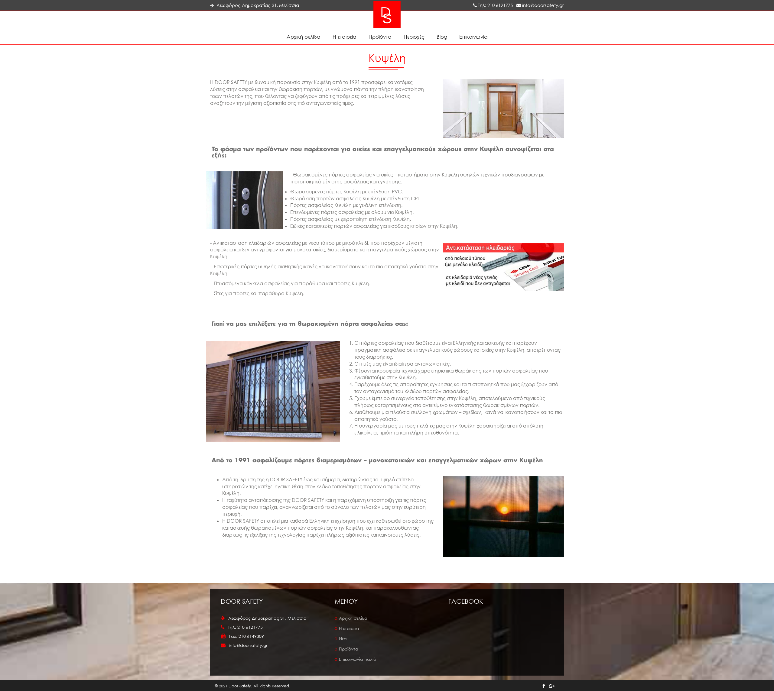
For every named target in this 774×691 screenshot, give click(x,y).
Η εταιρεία (344, 37)
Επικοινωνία (473, 37)
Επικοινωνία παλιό (357, 659)
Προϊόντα (380, 37)
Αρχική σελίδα (303, 37)
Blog (442, 37)
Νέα (343, 638)
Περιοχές (414, 37)
